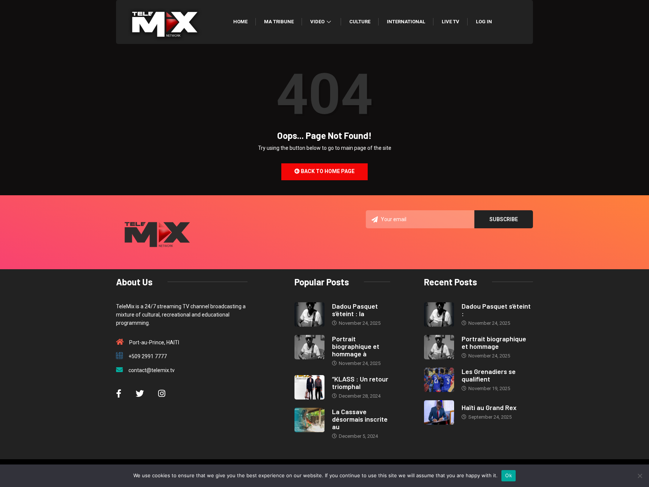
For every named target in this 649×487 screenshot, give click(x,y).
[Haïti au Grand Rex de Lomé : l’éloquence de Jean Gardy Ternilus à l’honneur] (439, 412)
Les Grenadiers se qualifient (489, 375)
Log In (484, 21)
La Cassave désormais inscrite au (360, 419)
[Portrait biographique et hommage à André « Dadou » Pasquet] (309, 347)
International (406, 21)
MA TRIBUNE (279, 21)
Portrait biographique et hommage (494, 342)
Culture (359, 21)
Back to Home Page (327, 171)
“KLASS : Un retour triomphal (360, 383)
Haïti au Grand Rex (489, 407)
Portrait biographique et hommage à (355, 346)
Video (317, 21)
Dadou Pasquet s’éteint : (496, 310)
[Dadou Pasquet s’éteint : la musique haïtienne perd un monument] (309, 314)
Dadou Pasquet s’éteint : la (355, 310)
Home (240, 21)
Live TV (450, 21)
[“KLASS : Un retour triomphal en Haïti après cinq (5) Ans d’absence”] (309, 387)
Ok (508, 475)
